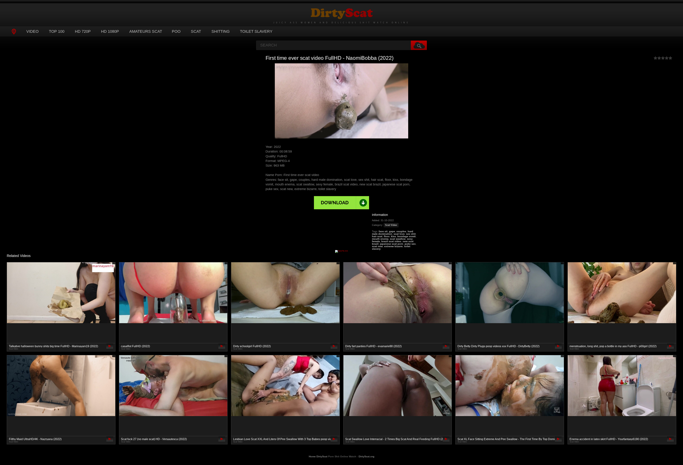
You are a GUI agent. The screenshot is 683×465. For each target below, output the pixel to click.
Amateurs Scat (145, 31)
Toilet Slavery (256, 31)
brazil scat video (391, 241)
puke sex (410, 243)
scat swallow (398, 238)
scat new (377, 246)
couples (401, 231)
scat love (399, 233)
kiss (393, 236)
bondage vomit (406, 236)
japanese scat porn (391, 243)
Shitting (220, 31)
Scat (196, 31)
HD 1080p (110, 31)
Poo (176, 31)
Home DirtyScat (318, 456)
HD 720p (83, 31)
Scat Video (391, 225)
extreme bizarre (393, 246)
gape (392, 231)
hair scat (377, 236)
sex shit (411, 233)
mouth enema (380, 238)
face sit (383, 231)
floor (387, 236)
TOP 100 (56, 31)
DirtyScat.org (366, 456)
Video (32, 31)
